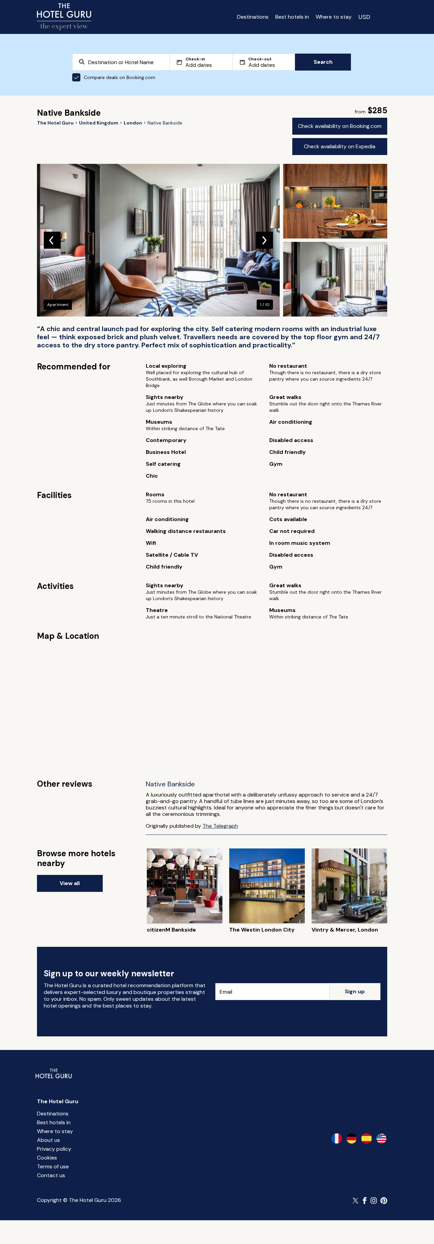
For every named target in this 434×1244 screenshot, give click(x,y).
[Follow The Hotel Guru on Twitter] (356, 1200)
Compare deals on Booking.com (119, 77)
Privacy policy (54, 1148)
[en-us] (381, 1138)
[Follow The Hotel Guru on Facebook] (365, 1200)
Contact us (51, 1175)
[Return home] (64, 17)
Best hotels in (292, 16)
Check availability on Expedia (339, 146)
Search (323, 61)
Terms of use (53, 1166)
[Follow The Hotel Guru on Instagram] (373, 1200)
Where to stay (334, 16)
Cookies (47, 1157)
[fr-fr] (336, 1138)
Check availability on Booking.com (339, 126)
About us (48, 1140)
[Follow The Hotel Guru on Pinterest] (383, 1200)
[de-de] (351, 1138)
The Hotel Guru (57, 1101)
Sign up (355, 991)
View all (70, 883)
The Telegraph (220, 825)
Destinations (253, 16)
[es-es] (366, 1138)
